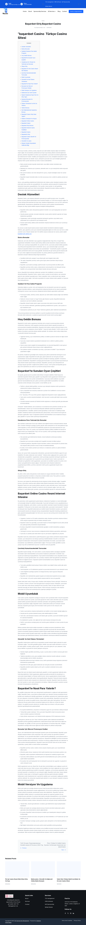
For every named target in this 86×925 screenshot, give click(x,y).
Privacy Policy (77, 920)
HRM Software (57, 2)
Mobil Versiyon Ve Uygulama (29, 90)
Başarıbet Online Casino (28, 121)
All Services (51, 11)
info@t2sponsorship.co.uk (14, 4)
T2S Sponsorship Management (21, 920)
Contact (64, 11)
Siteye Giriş (24, 66)
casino (43, 20)
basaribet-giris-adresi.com (25, 233)
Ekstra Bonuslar (26, 49)
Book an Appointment (76, 11)
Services (27, 901)
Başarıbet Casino (26, 123)
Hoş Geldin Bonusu (27, 55)
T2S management (49, 2)
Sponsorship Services (40, 11)
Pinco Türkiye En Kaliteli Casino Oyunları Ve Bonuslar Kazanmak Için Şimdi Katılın (55, 845)
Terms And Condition (67, 920)
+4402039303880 (28, 4)
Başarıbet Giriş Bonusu (27, 125)
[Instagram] (70, 913)
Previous (24, 848)
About (30, 11)
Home (25, 11)
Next (63, 849)
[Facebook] (78, 4)
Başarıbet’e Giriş (26, 134)
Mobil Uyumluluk (26, 77)
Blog (59, 11)
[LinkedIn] (73, 913)
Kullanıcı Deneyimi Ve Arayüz (29, 118)
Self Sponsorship (66, 2)
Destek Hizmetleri (26, 46)
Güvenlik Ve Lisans (26, 141)
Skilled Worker (48, 6)
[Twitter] (80, 4)
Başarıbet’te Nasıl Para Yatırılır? (30, 83)
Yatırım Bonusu (25, 107)
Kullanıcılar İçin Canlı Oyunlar (29, 92)
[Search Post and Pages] (43, 4)
